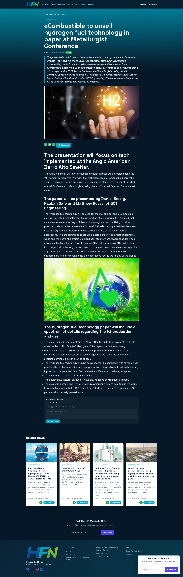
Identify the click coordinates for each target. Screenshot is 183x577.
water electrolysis (68, 222)
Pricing (91, 4)
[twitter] (32, 569)
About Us (70, 548)
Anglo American (95, 384)
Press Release (80, 4)
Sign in (143, 4)
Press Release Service (134, 551)
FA (46, 144)
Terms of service (102, 556)
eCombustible (52, 243)
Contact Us (70, 554)
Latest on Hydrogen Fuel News (55, 14)
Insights (61, 4)
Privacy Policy (101, 553)
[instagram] (37, 569)
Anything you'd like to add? (60, 407)
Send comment (52, 421)
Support (129, 554)
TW (49, 144)
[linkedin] (41, 569)
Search (70, 4)
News (54, 4)
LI (53, 144)
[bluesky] (27, 569)
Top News (45, 4)
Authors (69, 551)
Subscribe (153, 4)
